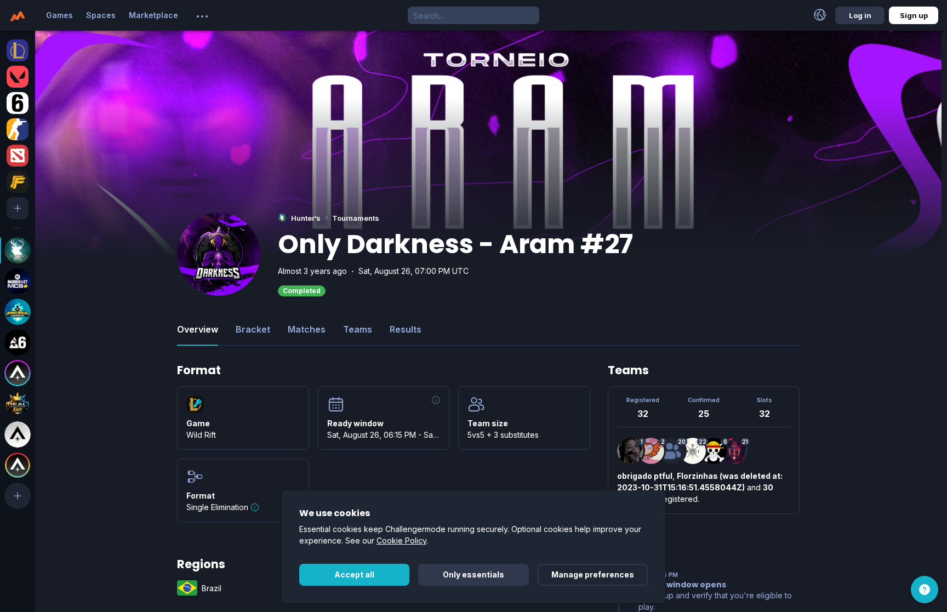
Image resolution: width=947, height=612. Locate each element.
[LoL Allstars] (17, 373)
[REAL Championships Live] (17, 404)
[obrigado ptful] (630, 451)
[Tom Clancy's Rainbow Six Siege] (17, 103)
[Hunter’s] (17, 250)
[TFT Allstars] (17, 465)
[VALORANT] (17, 77)
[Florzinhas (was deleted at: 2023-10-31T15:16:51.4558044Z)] (651, 451)
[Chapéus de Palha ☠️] (713, 451)
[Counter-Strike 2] (17, 129)
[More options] (202, 16)
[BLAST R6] (17, 342)
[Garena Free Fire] (17, 182)
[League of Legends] (17, 50)
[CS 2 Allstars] (17, 434)
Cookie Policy (401, 540)
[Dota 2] (17, 156)
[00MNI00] (693, 451)
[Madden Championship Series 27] (17, 281)
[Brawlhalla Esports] (17, 312)
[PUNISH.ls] (734, 451)
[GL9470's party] (672, 451)
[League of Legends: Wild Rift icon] (195, 404)
